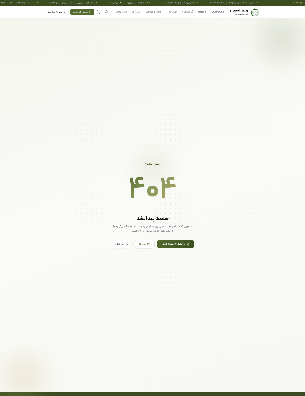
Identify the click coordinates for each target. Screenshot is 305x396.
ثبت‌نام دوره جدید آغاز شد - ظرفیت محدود (172, 2)
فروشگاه (187, 12)
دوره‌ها (202, 12)
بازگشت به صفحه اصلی (173, 244)
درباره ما (136, 12)
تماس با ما (121, 12)
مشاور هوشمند (80, 12)
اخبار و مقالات (153, 12)
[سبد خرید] (99, 12)
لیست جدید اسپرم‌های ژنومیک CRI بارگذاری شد (122, 2)
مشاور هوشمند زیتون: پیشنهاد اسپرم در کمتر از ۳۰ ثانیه (66, 2)
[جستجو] (106, 12)
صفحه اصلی (217, 12)
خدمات (173, 12)
